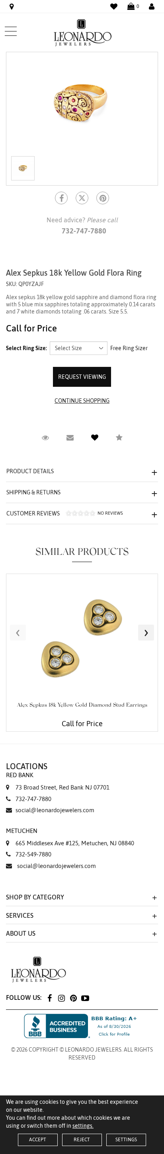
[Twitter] (82, 198)
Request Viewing (82, 377)
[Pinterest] (73, 997)
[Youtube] (85, 997)
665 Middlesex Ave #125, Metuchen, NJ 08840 (70, 836)
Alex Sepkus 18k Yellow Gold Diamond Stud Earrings (82, 705)
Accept (37, 1139)
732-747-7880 (33, 798)
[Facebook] (61, 198)
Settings (126, 1139)
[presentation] (18, 633)
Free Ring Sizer (129, 348)
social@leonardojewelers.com (55, 810)
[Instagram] (61, 997)
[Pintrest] (102, 198)
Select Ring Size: (26, 348)
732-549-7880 (33, 854)
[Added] (94, 438)
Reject (82, 1139)
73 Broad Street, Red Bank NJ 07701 (57, 781)
